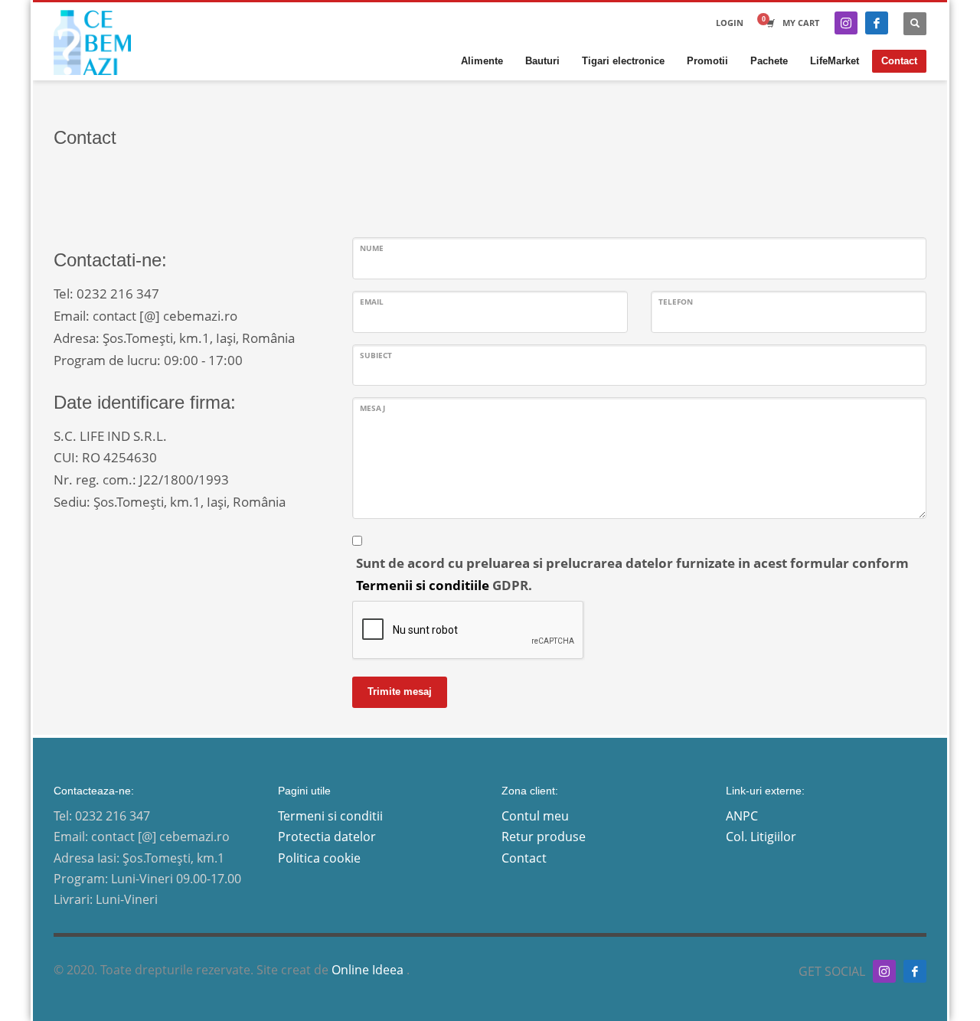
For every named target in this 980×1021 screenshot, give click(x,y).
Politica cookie (319, 858)
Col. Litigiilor (761, 836)
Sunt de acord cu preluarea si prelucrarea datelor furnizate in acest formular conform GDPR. (632, 574)
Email (372, 301)
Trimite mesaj (400, 691)
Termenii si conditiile (422, 585)
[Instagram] (846, 22)
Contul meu (535, 815)
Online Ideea (369, 969)
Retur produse (543, 836)
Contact (524, 858)
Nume (372, 248)
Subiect (376, 355)
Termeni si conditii (330, 815)
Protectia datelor (327, 836)
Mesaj (372, 408)
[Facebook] (876, 22)
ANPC (742, 815)
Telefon (675, 301)
